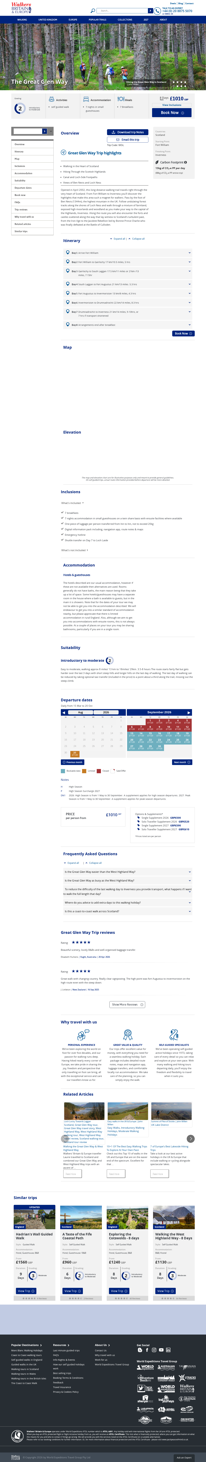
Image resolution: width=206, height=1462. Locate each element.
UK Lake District (160, 1124)
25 (177, 739)
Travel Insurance (62, 1387)
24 (168, 739)
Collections (125, 19)
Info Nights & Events (64, 1359)
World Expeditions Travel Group (112, 1364)
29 (150, 746)
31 (74, 752)
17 (168, 733)
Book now (170, 112)
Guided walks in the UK (23, 1364)
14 (141, 733)
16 (159, 733)
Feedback (58, 1382)
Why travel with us (105, 1355)
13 (131, 733)
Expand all (119, 238)
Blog (180, 3)
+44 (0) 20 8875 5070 (177, 11)
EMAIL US (169, 14)
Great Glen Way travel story (79, 1128)
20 (131, 739)
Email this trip (130, 139)
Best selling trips (62, 1373)
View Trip (24, 1291)
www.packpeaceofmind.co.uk (175, 1439)
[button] (174, 82)
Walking (22, 19)
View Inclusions (171, 105)
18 (177, 733)
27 (131, 746)
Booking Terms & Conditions (68, 1377)
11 (177, 726)
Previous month (74, 762)
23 (159, 739)
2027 (146, 19)
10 (168, 726)
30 (159, 746)
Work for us (101, 1359)
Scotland (69, 1124)
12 (187, 726)
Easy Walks (114, 1127)
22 (150, 739)
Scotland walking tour (91, 1138)
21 (141, 739)
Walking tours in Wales (23, 1373)
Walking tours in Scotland (25, 1369)
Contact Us (101, 1350)
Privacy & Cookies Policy (66, 1391)
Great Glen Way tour (86, 1124)
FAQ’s (56, 1355)
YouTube (161, 1350)
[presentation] (65, 1139)
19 (187, 733)
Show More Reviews (124, 1004)
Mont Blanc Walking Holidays (26, 1350)
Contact (189, 3)
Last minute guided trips (66, 1350)
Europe (73, 19)
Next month (180, 762)
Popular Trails (97, 19)
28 (141, 746)
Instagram (154, 1350)
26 (187, 739)
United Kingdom (47, 19)
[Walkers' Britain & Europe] (21, 7)
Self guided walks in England (26, 1359)
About (163, 19)
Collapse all (138, 238)
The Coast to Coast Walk (24, 1383)
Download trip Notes (130, 132)
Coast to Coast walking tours (26, 1355)
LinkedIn (168, 1350)
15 (150, 733)
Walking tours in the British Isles (28, 1378)
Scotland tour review (75, 1142)
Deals (173, 3)
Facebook (147, 1350)
